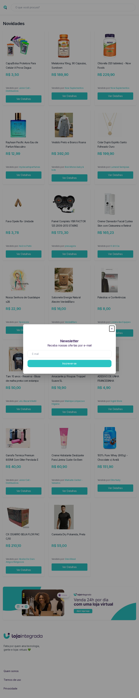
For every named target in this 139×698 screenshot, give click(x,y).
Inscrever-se (69, 363)
